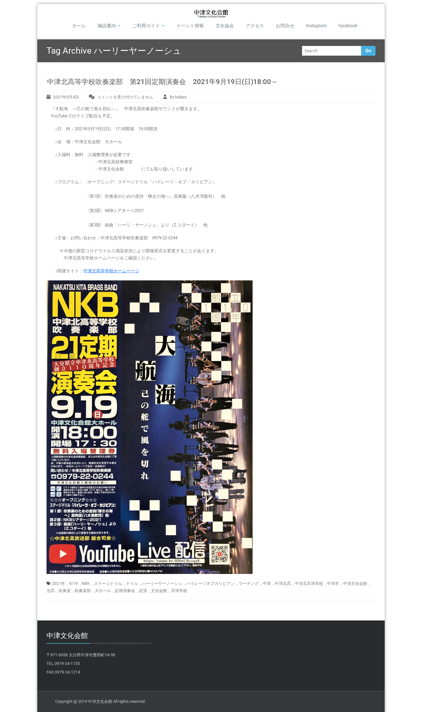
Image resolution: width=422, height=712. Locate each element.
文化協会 (225, 25)
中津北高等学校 (309, 583)
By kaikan (178, 97)
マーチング (249, 583)
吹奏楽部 (83, 590)
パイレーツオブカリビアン (210, 583)
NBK (86, 583)
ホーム (79, 25)
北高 (51, 590)
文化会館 (159, 590)
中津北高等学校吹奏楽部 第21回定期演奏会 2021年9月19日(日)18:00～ (162, 82)
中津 (267, 583)
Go (368, 50)
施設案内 (107, 25)
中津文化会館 (355, 583)
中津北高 (283, 583)
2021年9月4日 (66, 97)
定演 (143, 590)
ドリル (132, 583)
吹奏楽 (65, 590)
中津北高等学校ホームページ (111, 270)
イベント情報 (190, 25)
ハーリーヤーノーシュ (162, 583)
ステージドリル (108, 583)
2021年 (58, 583)
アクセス (255, 25)
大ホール (103, 590)
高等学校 (179, 590)
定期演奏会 (125, 590)
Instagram (316, 25)
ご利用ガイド (146, 25)
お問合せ (285, 25)
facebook (347, 25)
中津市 (333, 583)
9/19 (73, 583)
